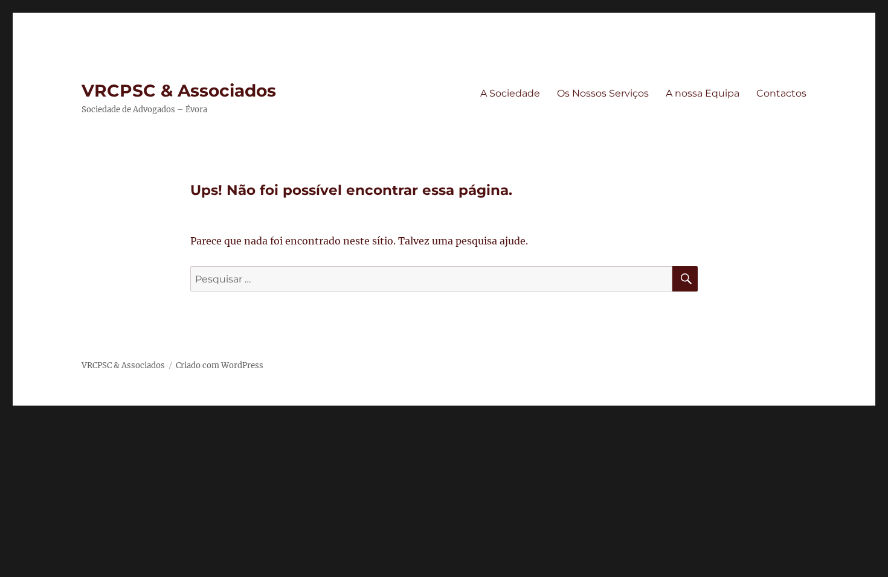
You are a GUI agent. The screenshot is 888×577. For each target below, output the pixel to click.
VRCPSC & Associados (179, 90)
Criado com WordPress (219, 365)
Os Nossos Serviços (603, 93)
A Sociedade (510, 93)
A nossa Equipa (702, 93)
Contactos (781, 93)
